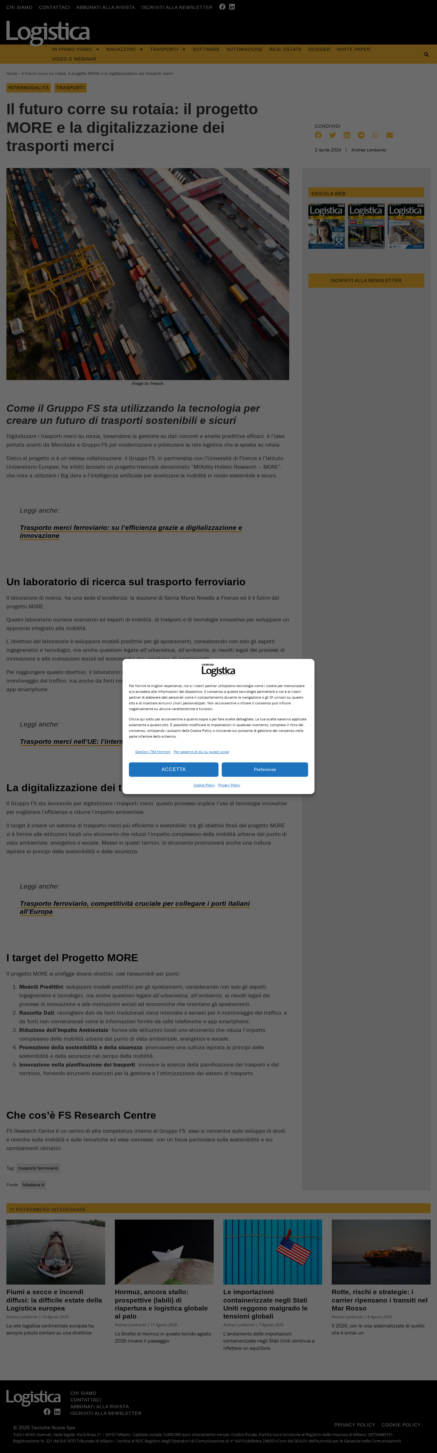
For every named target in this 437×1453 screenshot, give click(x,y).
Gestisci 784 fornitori (153, 751)
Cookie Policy (204, 785)
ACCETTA (174, 769)
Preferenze (265, 769)
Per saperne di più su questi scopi (201, 751)
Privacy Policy (229, 785)
